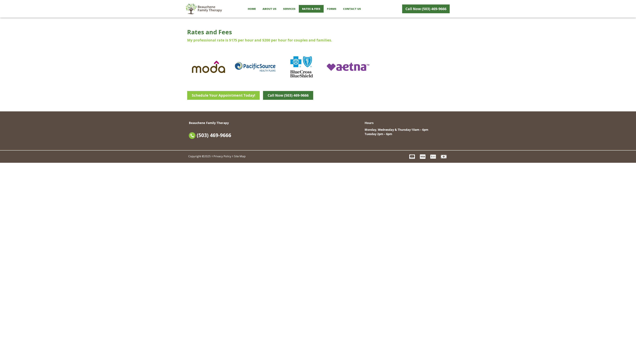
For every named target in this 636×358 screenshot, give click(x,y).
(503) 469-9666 (214, 135)
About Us (269, 9)
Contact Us (352, 9)
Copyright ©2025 (199, 156)
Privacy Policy (222, 156)
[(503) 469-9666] (192, 135)
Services (289, 9)
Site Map (240, 156)
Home (252, 9)
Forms (331, 9)
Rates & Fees (311, 9)
